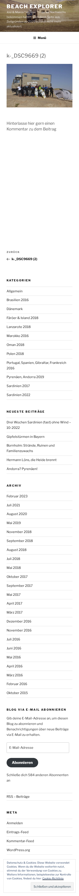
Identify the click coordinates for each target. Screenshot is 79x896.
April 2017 (14, 603)
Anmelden (15, 823)
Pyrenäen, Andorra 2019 (25, 377)
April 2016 (15, 666)
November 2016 (19, 630)
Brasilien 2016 (18, 300)
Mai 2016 (14, 657)
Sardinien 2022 (18, 395)
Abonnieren (22, 762)
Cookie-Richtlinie (53, 878)
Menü (42, 38)
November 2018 (19, 532)
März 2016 (15, 675)
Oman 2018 (15, 345)
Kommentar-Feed (20, 841)
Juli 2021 (13, 505)
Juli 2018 (13, 559)
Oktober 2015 (17, 693)
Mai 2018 (14, 568)
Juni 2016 (14, 648)
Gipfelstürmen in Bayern (26, 437)
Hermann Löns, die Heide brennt (32, 460)
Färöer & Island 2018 (22, 318)
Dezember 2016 (19, 621)
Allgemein (15, 291)
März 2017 (15, 612)
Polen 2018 (15, 354)
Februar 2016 (17, 684)
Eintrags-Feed (18, 832)
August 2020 (17, 514)
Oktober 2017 (17, 577)
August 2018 (17, 550)
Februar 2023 (17, 496)
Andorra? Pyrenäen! (22, 469)
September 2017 (20, 586)
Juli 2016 (13, 639)
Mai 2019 (14, 523)
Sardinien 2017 (18, 386)
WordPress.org (18, 850)
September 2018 (20, 541)
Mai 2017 (14, 595)
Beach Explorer (35, 6)
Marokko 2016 (18, 336)
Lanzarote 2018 (19, 327)
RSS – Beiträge (18, 797)
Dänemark (15, 309)
